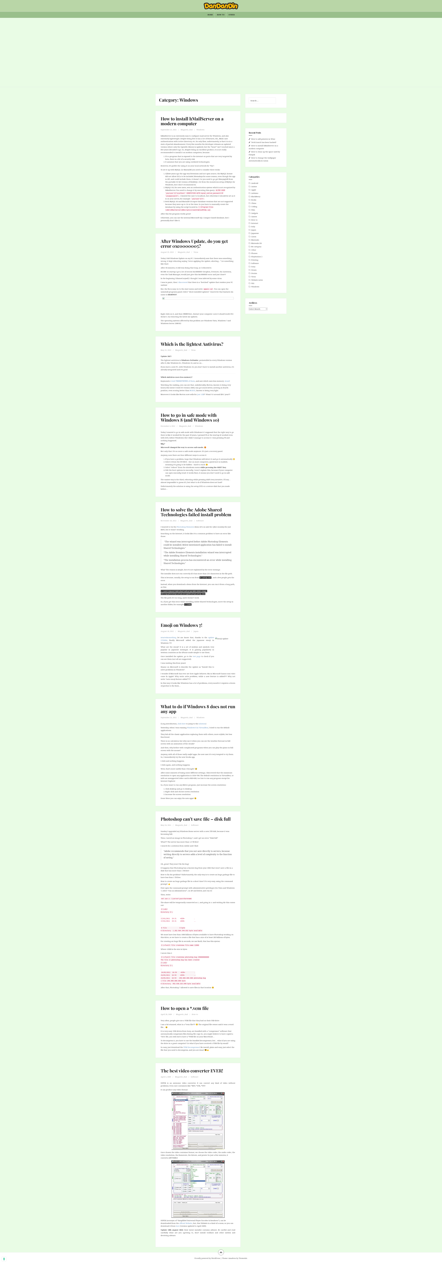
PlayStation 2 (256, 256)
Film (253, 210)
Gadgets (254, 213)
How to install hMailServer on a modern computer (192, 121)
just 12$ (200, 394)
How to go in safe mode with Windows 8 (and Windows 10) (190, 417)
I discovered (183, 282)
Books (253, 200)
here (178, 1226)
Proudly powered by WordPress (207, 1258)
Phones (254, 253)
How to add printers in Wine (263, 139)
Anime (254, 186)
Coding (254, 206)
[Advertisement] (221, 35)
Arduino (254, 193)
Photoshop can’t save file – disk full (196, 819)
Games (254, 216)
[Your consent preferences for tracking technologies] (4, 1259)
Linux (253, 236)
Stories (254, 273)
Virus (196, 252)
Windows (200, 129)
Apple (253, 190)
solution (202, 723)
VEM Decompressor (191, 1047)
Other (231, 15)
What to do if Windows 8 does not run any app (198, 708)
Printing (254, 260)
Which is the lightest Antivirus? (192, 344)
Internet (254, 223)
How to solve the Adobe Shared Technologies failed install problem (196, 512)
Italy (253, 226)
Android (254, 183)
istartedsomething (168, 637)
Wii (252, 283)
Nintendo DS (256, 243)
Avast (227, 381)
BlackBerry (255, 196)
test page (197, 656)
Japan (196, 631)
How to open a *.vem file (185, 1008)
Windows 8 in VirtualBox (197, 727)
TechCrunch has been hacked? (263, 142)
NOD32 (192, 390)
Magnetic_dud (187, 129)
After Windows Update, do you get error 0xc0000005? (194, 243)
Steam (254, 270)
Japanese (255, 233)
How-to (220, 15)
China (253, 203)
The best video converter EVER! (192, 1071)
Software (200, 520)
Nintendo (255, 240)
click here (182, 723)
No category (256, 246)
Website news (257, 280)
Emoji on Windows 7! (181, 625)
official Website (185, 1223)
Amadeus (232, 1258)
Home (210, 15)
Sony (253, 266)
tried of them (183, 381)
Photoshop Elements (185, 527)
